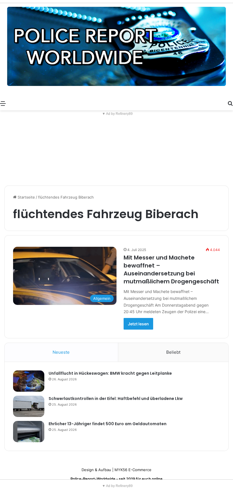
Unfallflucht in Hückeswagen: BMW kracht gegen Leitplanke (110, 373)
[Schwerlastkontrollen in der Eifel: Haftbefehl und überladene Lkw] (28, 406)
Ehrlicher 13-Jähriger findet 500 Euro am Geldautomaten (108, 424)
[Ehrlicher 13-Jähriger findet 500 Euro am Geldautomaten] (28, 431)
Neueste (61, 352)
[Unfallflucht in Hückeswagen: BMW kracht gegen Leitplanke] (28, 381)
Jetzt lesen (138, 323)
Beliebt (173, 352)
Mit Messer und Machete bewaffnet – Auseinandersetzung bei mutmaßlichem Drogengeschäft (171, 269)
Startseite (25, 197)
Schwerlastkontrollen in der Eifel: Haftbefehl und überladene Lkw (116, 398)
